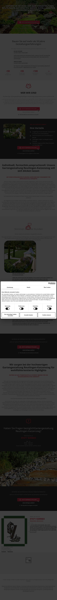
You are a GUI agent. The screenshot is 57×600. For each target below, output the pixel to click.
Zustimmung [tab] (10, 287)
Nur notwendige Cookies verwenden (10, 315)
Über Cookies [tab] (47, 287)
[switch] (21, 309)
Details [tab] (28, 287)
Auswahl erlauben (28, 315)
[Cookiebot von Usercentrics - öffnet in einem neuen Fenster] (49, 283)
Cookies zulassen (46, 315)
